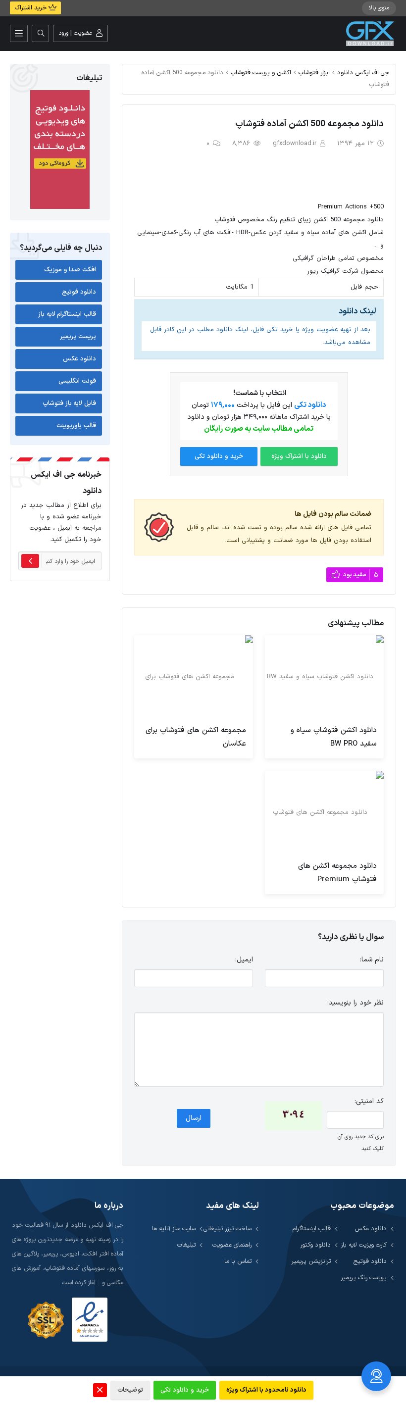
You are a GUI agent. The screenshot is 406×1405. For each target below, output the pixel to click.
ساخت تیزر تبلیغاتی (227, 1228)
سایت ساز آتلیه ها (174, 1228)
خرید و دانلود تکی (219, 456)
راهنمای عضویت (232, 1245)
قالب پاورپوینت (76, 426)
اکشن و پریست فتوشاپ (261, 72)
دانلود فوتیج (79, 292)
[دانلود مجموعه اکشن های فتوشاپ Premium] (324, 812)
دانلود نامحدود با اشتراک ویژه (266, 1390)
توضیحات (130, 1390)
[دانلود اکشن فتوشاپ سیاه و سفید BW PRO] (324, 676)
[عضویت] (30, 561)
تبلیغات (186, 1245)
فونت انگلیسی (77, 381)
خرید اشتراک (31, 8)
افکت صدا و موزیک (70, 270)
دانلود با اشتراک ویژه (299, 456)
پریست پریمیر (78, 337)
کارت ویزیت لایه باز (364, 1245)
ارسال (194, 1118)
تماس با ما (238, 1261)
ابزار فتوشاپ (314, 72)
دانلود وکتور (315, 1245)
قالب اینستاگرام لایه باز (67, 314)
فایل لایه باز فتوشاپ (69, 403)
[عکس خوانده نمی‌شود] (293, 1116)
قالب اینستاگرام (312, 1228)
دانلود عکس (79, 359)
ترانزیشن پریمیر (311, 1261)
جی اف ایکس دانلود (363, 72)
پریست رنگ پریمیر (364, 1277)
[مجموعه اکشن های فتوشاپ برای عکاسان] (193, 676)
